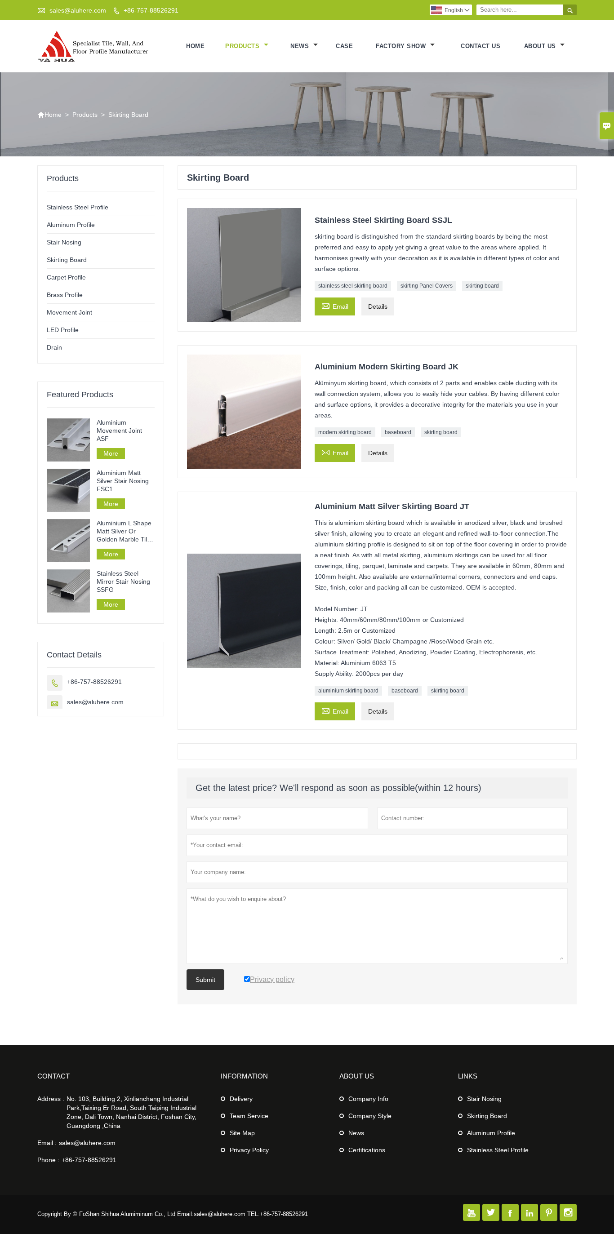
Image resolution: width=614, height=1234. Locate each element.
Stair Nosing (64, 242)
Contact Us (480, 46)
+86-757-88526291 (151, 10)
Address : (50, 1098)
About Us (541, 46)
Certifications (366, 1150)
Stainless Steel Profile (77, 207)
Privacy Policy (249, 1150)
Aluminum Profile (71, 224)
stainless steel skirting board (352, 286)
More (110, 453)
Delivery (241, 1098)
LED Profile (63, 329)
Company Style (370, 1115)
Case (344, 46)
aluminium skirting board (348, 691)
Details (377, 306)
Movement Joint (69, 312)
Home (195, 46)
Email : (47, 1142)
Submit (205, 979)
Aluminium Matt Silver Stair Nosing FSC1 (123, 481)
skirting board (482, 286)
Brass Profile (65, 294)
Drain (54, 347)
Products (243, 46)
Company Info (368, 1098)
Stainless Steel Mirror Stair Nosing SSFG (123, 581)
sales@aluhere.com (77, 10)
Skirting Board (67, 259)
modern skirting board (345, 432)
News (300, 46)
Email (334, 305)
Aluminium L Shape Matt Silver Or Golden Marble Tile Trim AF (124, 531)
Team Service (249, 1115)
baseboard (398, 432)
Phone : (48, 1159)
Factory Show (402, 46)
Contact (53, 1076)
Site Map (242, 1132)
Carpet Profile (66, 277)
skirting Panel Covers (426, 286)
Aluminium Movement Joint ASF (119, 430)
